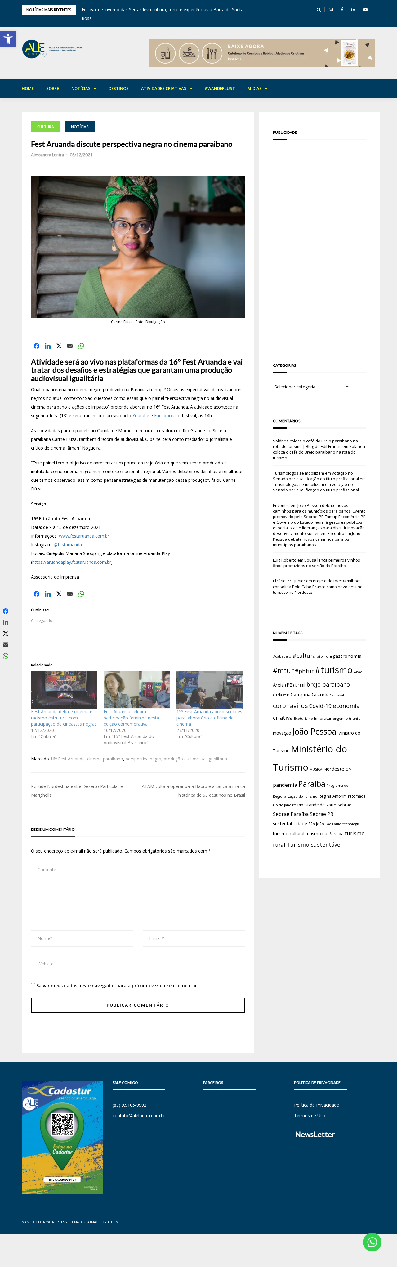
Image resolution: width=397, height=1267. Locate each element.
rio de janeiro (284, 805)
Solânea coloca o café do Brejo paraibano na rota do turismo (319, 452)
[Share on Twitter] (59, 345)
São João (316, 823)
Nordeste (333, 769)
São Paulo (333, 824)
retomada (357, 796)
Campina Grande (309, 694)
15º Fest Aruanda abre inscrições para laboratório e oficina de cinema (209, 718)
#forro (322, 656)
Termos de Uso (309, 1115)
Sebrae (344, 805)
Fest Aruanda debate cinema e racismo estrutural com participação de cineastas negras (64, 718)
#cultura (304, 655)
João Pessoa (314, 731)
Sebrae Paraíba (291, 814)
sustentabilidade (290, 823)
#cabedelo (282, 656)
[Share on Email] (70, 345)
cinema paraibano (105, 759)
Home (28, 88)
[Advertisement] (319, 243)
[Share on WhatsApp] (81, 345)
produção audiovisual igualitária (195, 759)
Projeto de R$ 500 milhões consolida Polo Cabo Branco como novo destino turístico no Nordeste (318, 586)
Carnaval (337, 695)
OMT (350, 769)
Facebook (164, 416)
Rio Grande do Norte (316, 805)
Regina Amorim (333, 796)
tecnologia (351, 824)
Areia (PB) (283, 685)
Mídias (255, 88)
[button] (8, 39)
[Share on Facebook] (36, 345)
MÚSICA (316, 769)
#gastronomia (345, 656)
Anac (358, 672)
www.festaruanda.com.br (84, 536)
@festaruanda (68, 545)
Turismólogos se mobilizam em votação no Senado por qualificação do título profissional (316, 475)
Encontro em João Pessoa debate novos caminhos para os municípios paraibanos (316, 539)
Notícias (81, 88)
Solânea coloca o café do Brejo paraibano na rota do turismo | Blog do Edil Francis (315, 443)
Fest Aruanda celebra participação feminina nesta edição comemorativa (131, 718)
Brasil (300, 685)
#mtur (283, 670)
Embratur (323, 718)
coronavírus (290, 705)
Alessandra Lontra (47, 154)
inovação (282, 733)
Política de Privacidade (316, 1105)
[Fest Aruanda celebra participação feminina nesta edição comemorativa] (137, 690)
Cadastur (281, 694)
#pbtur (304, 671)
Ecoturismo (303, 718)
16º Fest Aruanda (67, 759)
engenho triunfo (347, 718)
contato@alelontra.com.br (139, 1115)
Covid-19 (320, 706)
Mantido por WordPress (44, 1222)
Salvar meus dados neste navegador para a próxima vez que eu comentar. (117, 985)
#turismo (334, 670)
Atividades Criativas (163, 88)
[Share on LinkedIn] (47, 345)
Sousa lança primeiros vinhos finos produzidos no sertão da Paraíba (316, 562)
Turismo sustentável (314, 844)
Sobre (52, 88)
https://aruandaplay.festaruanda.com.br (71, 562)
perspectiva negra (143, 759)
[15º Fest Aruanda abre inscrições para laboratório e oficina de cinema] (209, 690)
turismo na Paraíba (325, 833)
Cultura (45, 126)
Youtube (140, 416)
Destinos (119, 88)
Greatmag (90, 1222)
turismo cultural (288, 833)
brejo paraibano (328, 684)
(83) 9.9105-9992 (129, 1105)
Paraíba (311, 784)
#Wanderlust (219, 88)
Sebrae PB (321, 814)
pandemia (285, 784)
